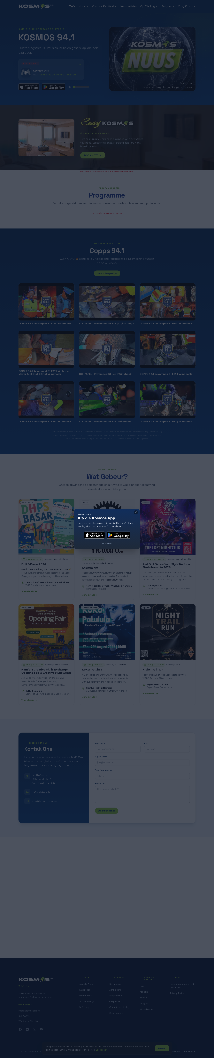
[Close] (136, 512)
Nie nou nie (107, 543)
